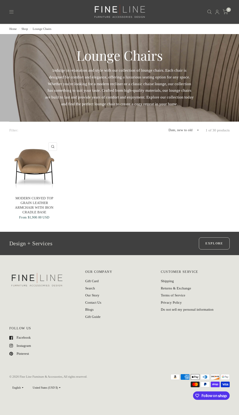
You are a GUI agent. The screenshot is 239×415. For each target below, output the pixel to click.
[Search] (209, 12)
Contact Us (93, 302)
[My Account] (217, 12)
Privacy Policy (171, 302)
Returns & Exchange (176, 288)
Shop (24, 29)
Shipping (167, 281)
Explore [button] (214, 243)
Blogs (89, 309)
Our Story (92, 295)
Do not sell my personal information (187, 309)
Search (90, 288)
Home (13, 29)
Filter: (13, 130)
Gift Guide (93, 317)
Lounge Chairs (42, 29)
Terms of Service (173, 295)
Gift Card (92, 281)
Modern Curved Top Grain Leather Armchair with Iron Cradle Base (34, 205)
